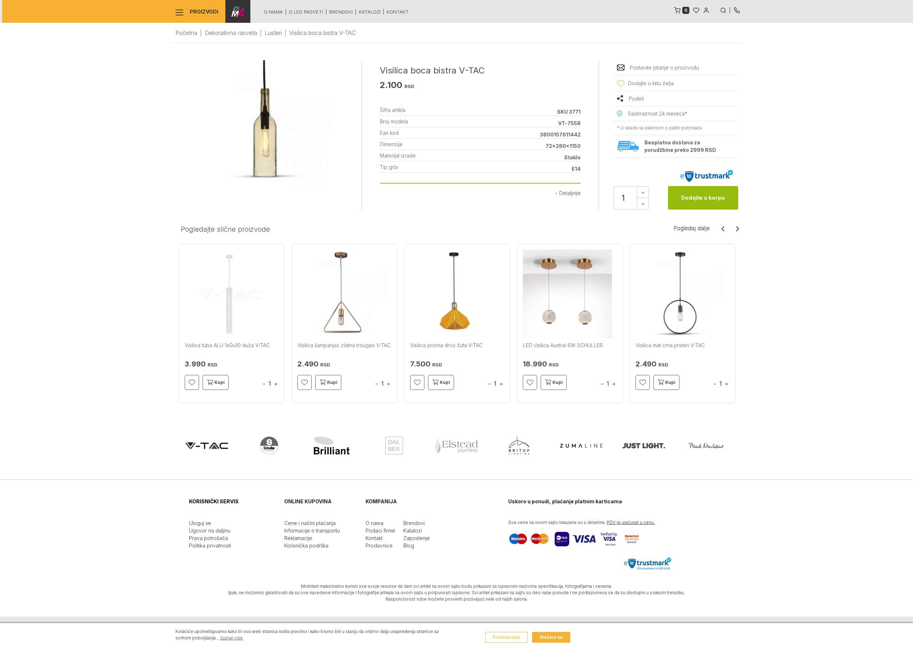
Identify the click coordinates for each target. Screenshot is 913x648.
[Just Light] (643, 445)
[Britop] (519, 445)
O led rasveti (306, 12)
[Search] (725, 9)
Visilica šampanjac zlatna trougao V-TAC (344, 345)
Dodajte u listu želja (651, 83)
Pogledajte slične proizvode (225, 229)
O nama (273, 12)
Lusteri (273, 32)
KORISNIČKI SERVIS (214, 501)
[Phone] (737, 9)
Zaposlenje (416, 538)
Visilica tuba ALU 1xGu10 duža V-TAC (227, 345)
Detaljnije (569, 193)
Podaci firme (380, 531)
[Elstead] (456, 445)
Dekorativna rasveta (231, 32)
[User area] (706, 9)
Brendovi (341, 12)
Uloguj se (200, 523)
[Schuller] (269, 445)
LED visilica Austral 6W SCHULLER (563, 345)
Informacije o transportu (312, 531)
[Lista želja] (696, 9)
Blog (408, 545)
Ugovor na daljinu (209, 531)
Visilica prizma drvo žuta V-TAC (446, 345)
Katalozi (370, 12)
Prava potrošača (208, 538)
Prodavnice (379, 545)
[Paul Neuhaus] (706, 445)
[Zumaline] (581, 445)
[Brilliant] (331, 445)
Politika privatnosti (210, 545)
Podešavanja (506, 637)
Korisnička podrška (306, 545)
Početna (186, 32)
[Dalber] (394, 445)
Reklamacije (298, 538)
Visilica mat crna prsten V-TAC (670, 345)
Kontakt (398, 12)
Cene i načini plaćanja (310, 523)
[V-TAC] (206, 445)
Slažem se (551, 637)
